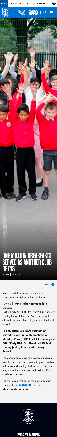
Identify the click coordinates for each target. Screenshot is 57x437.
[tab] (4, 3)
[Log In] (54, 3)
